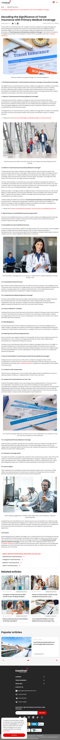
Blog (2, 7)
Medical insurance (12, 7)
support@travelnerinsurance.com (27, 690)
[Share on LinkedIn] (18, 23)
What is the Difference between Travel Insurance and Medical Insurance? (33, 208)
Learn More (6, 731)
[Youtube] (20, 717)
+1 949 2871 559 (22, 694)
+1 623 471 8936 (22, 702)
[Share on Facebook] (13, 23)
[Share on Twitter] (15, 23)
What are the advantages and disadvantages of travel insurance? (31, 118)
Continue (14, 735)
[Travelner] (6, 2)
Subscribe (42, 713)
